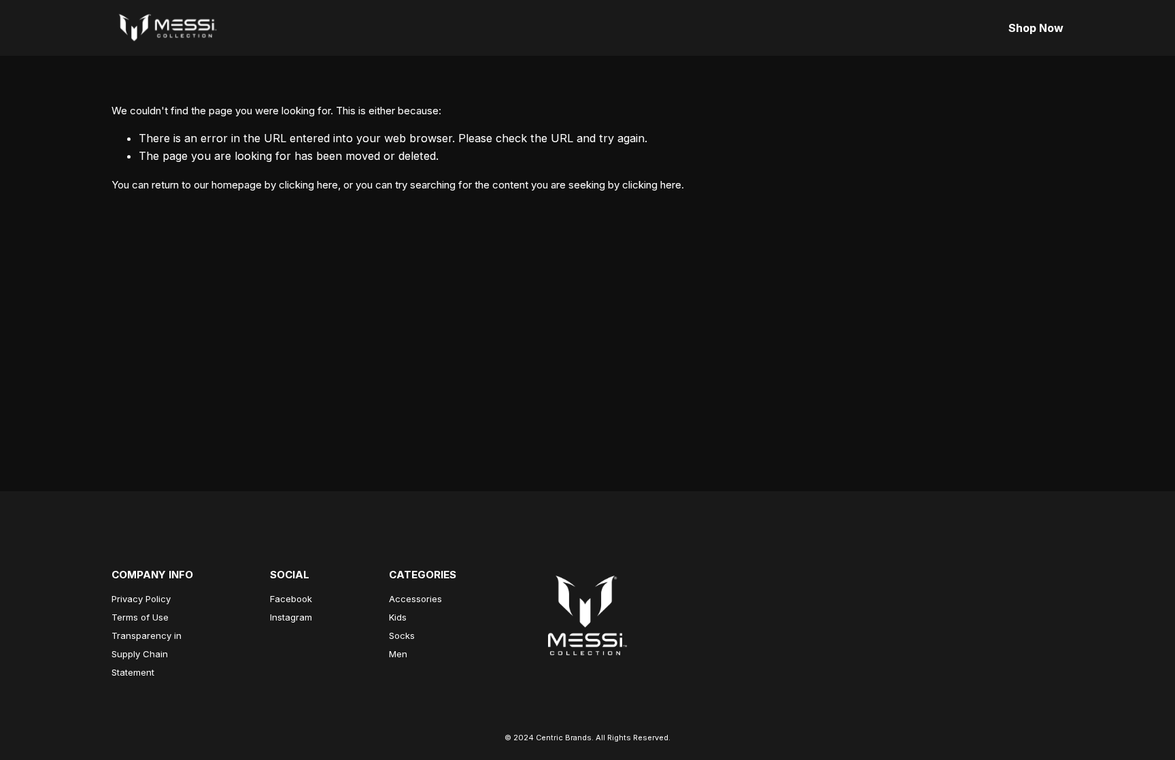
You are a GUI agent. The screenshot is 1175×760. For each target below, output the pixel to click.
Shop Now (1035, 27)
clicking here (308, 184)
